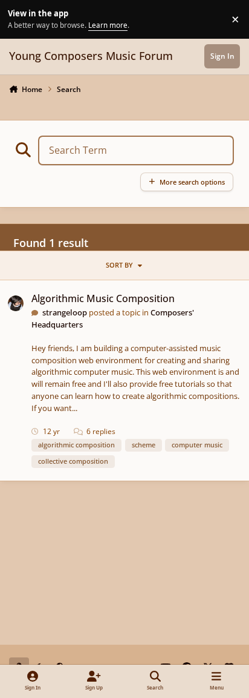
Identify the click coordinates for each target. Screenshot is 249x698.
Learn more (21, 18)
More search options (192, 181)
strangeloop (64, 312)
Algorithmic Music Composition (103, 298)
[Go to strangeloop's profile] (16, 303)
